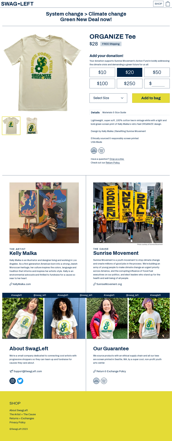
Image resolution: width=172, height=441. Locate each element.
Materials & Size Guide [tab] (114, 112)
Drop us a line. (117, 159)
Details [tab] (95, 112)
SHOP (158, 3)
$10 (102, 72)
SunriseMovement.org (109, 284)
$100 (102, 83)
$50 (157, 72)
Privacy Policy (17, 422)
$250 (129, 83)
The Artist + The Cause (22, 414)
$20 (130, 72)
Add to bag (151, 98)
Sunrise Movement (156, 244)
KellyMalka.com (22, 284)
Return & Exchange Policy (111, 371)
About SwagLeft (18, 410)
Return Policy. (113, 162)
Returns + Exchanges (21, 418)
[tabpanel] (130, 141)
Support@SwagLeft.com (28, 371)
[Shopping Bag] (167, 4)
